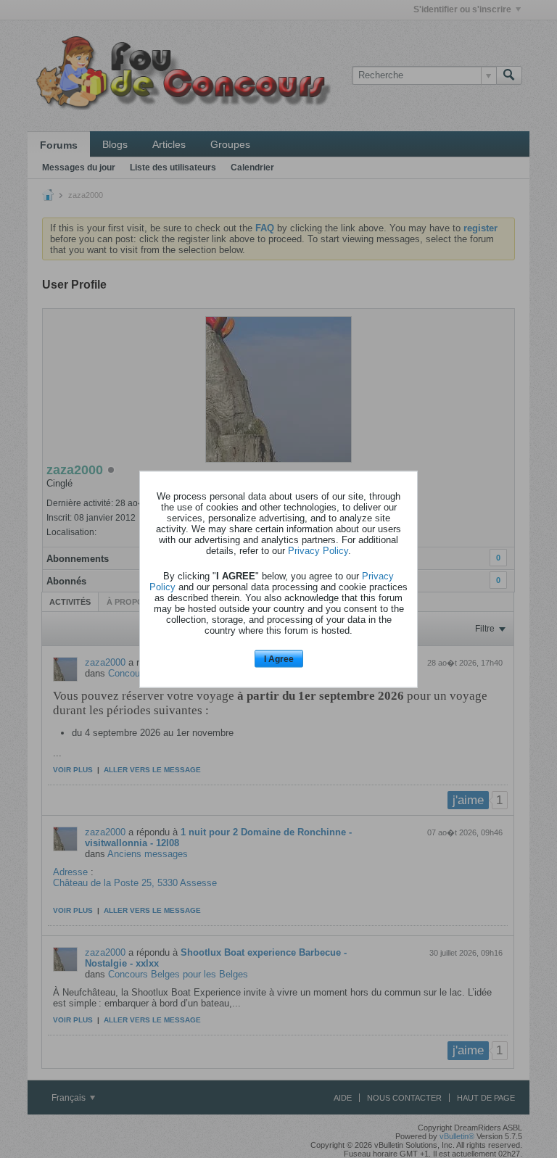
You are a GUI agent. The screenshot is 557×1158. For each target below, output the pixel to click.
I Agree (279, 659)
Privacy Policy (318, 550)
